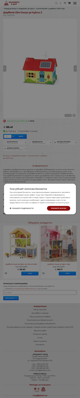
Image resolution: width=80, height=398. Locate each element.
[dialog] (40, 199)
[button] (22, 208)
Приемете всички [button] (58, 208)
